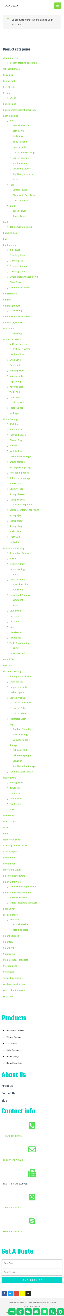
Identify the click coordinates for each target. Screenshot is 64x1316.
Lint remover (16, 616)
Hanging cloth (16, 370)
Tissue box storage (13, 977)
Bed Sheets (9, 86)
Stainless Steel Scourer (21, 771)
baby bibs (8, 74)
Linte (12, 626)
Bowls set (14, 787)
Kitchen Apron (16, 692)
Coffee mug (15, 310)
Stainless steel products (15, 959)
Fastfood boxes (17, 434)
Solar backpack (11, 935)
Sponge (13, 745)
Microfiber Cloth (21, 584)
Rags (11, 724)
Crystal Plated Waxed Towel (23, 276)
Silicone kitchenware (14, 875)
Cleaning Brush (17, 563)
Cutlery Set (15, 793)
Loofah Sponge (21, 157)
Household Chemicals (20, 595)
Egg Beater (15, 803)
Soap (15, 179)
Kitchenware (9, 777)
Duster (16, 647)
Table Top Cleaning (19, 643)
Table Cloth (15, 392)
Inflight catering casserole (23, 62)
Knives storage (17, 461)
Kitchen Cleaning (12, 671)
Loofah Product (17, 697)
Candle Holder (16, 354)
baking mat (9, 80)
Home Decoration (12, 339)
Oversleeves (15, 632)
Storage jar (15, 515)
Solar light (8, 947)
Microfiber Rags (21, 734)
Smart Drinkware (12, 881)
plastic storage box (22, 504)
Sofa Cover (9, 908)
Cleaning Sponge (18, 266)
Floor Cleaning (17, 569)
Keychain (7, 665)
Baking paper (16, 782)
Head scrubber (20, 147)
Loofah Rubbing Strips (24, 152)
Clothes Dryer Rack (13, 322)
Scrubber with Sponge (24, 766)
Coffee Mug (15, 333)
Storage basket (17, 494)
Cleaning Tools (17, 271)
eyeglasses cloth (18, 687)
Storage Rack (16, 520)
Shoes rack (15, 483)
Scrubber (17, 760)
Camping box (10, 232)
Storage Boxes (17, 499)
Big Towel (14, 249)
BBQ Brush (14, 424)
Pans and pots (10, 851)
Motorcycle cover (12, 839)
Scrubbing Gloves (22, 168)
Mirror (6, 827)
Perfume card (16, 386)
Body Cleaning (10, 115)
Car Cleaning (9, 244)
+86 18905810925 (12, 1135)
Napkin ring (15, 381)
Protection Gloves (12, 869)
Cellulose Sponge (22, 755)
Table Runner (16, 407)
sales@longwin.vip (13, 1159)
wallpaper (14, 413)
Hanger (13, 445)
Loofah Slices (20, 713)
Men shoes (8, 815)
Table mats (15, 397)
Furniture (14, 919)
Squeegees (15, 637)
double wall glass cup (20, 226)
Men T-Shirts (10, 821)
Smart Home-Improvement (23, 886)
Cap (5, 238)
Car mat (7, 299)
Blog (4, 1100)
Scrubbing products (23, 173)
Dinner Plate (15, 798)
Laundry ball (15, 610)
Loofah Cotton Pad (22, 702)
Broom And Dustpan (19, 553)
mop (5, 833)
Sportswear (9, 953)
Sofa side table (20, 924)
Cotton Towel (20, 189)
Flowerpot (14, 365)
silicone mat (19, 402)
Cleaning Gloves (17, 255)
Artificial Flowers (11, 68)
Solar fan (8, 941)
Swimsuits (8, 971)
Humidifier (8, 659)
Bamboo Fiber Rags (22, 728)
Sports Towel (19, 216)
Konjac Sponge (20, 200)
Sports (12, 205)
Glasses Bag (15, 440)
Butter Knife (15, 429)
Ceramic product (11, 305)
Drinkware (8, 328)
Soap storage (16, 488)
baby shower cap (21, 125)
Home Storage (10, 419)
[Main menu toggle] (57, 5)
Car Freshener (10, 293)
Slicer (12, 809)
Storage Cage (10, 965)
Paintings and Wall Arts (15, 845)
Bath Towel (18, 130)
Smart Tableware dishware (23, 902)
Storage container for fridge (24, 509)
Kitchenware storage (20, 456)
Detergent (18, 599)
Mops (15, 574)
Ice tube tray (15, 450)
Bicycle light (9, 103)
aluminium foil (10, 57)
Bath (11, 120)
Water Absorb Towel (19, 287)
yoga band (8, 996)
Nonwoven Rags (21, 739)
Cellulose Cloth (20, 749)
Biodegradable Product (21, 676)
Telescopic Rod (17, 653)
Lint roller (14, 621)
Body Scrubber (20, 141)
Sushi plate (15, 531)
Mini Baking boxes (19, 472)
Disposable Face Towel (24, 195)
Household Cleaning (13, 548)
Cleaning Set (16, 260)
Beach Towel (19, 210)
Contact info (18, 1111)
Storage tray (15, 526)
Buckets (13, 558)
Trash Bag (14, 536)
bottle (6, 222)
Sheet (12, 97)
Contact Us (8, 1093)
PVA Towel (18, 589)
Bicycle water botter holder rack (19, 109)
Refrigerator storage (19, 478)
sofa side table (10, 914)
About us (7, 1086)
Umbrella (14, 542)
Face (11, 184)
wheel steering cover (14, 989)
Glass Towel (15, 282)
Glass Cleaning (17, 579)
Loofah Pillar (19, 707)
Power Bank (9, 857)
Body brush (18, 136)
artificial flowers (18, 344)
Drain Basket (16, 681)
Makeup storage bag (20, 467)
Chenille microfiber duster (16, 316)
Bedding (7, 92)
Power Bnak (9, 863)
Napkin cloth (16, 375)
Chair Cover (15, 359)
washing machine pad (14, 983)
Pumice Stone (20, 163)
